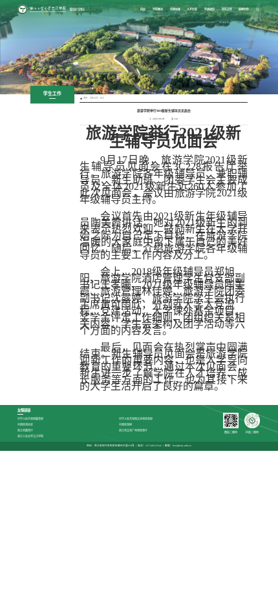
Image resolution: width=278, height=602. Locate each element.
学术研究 (209, 9)
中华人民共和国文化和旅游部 (136, 418)
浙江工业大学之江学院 (30, 436)
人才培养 (192, 9)
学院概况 (158, 9)
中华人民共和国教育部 (30, 418)
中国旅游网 (125, 424)
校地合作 (244, 9)
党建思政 (175, 9)
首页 (142, 9)
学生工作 (227, 9)
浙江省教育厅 (25, 430)
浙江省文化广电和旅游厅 (133, 430)
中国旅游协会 (25, 424)
